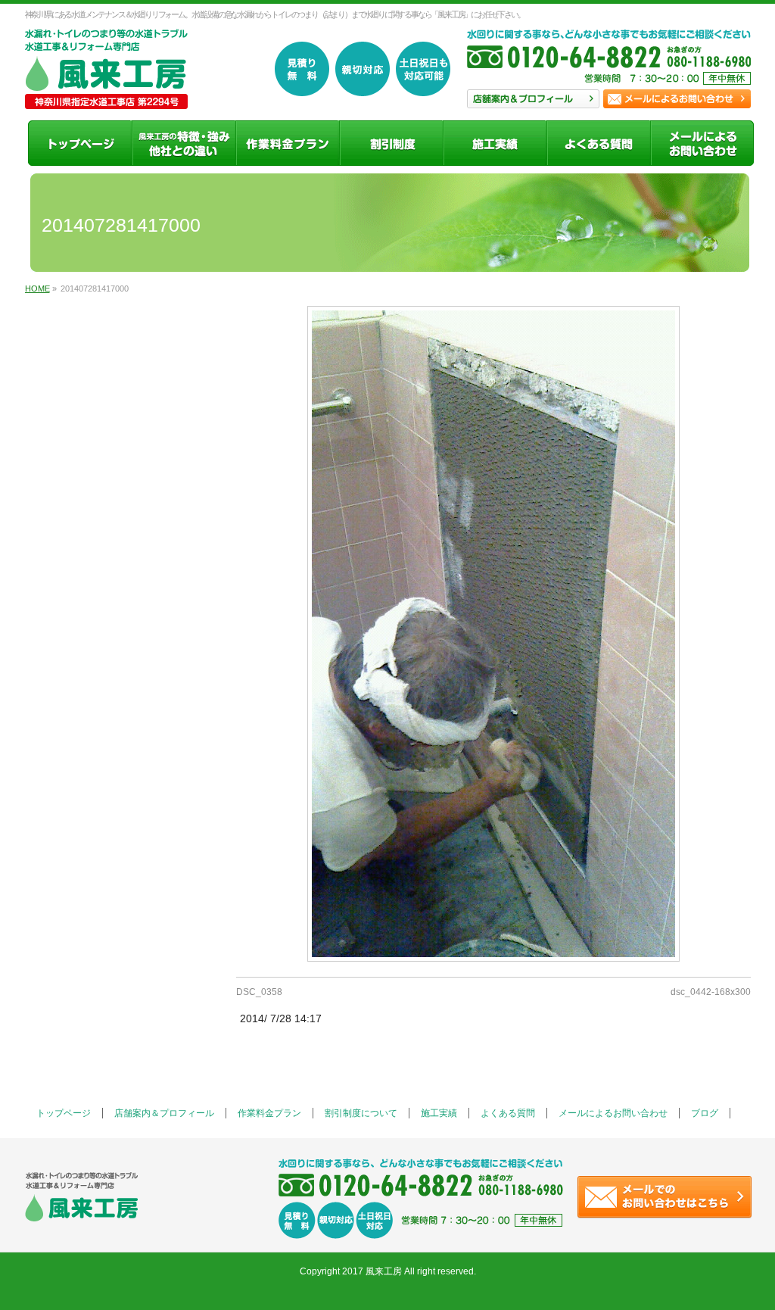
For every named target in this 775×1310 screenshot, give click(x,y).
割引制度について (361, 1113)
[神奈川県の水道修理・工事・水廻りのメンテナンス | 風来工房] (106, 92)
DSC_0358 (259, 992)
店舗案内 (533, 98)
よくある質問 (508, 1113)
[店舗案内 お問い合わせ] (609, 64)
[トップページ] (80, 143)
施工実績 (439, 1113)
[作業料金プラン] (287, 143)
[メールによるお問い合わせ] (702, 143)
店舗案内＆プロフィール (164, 1113)
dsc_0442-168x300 (711, 992)
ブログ (704, 1113)
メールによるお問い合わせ (613, 1113)
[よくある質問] (598, 143)
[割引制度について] (391, 143)
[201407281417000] (493, 634)
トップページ (63, 1113)
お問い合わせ (677, 98)
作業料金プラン (269, 1113)
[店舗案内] (183, 143)
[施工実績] (494, 143)
